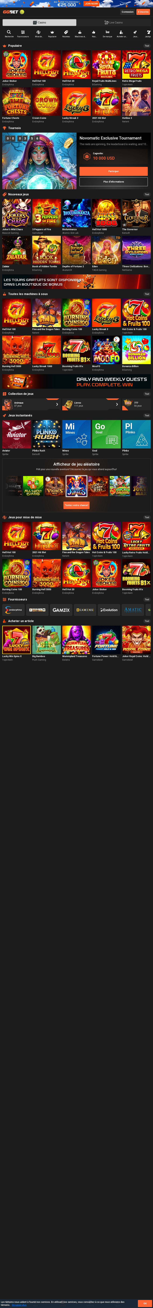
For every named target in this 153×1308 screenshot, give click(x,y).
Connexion (127, 12)
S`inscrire (143, 12)
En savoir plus (19, 1305)
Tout (147, 46)
